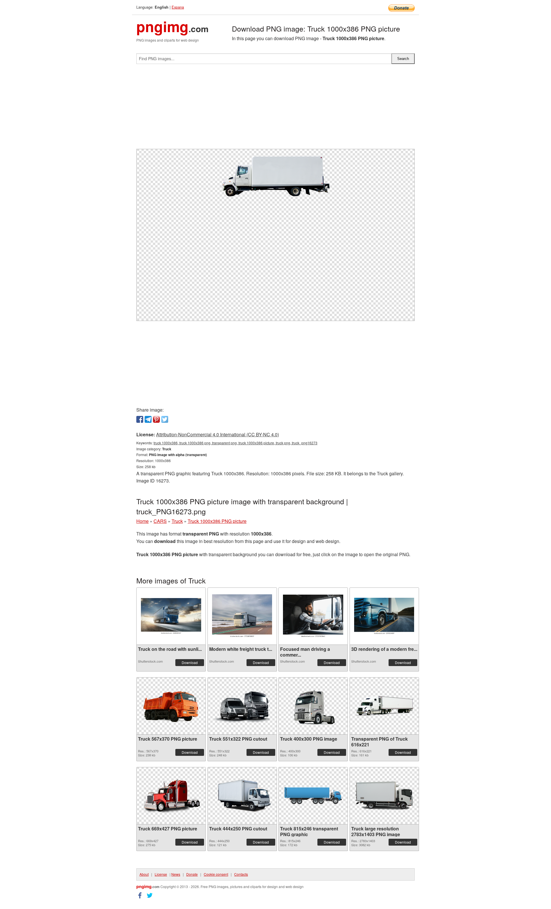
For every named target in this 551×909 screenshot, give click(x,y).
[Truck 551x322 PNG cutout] (242, 706)
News (175, 874)
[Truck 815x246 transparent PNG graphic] (313, 795)
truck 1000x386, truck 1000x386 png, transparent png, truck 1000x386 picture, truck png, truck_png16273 (235, 442)
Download (190, 662)
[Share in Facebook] (139, 419)
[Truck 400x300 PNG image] (313, 705)
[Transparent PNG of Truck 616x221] (384, 706)
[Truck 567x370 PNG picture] (171, 706)
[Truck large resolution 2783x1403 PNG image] (384, 795)
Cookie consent (216, 874)
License (161, 874)
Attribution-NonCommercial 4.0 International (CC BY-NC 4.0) (217, 434)
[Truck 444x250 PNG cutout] (242, 796)
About (144, 874)
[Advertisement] (275, 109)
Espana (178, 7)
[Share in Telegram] (148, 419)
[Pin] (156, 419)
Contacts (241, 874)
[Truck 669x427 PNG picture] (171, 795)
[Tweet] (164, 419)
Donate (192, 874)
